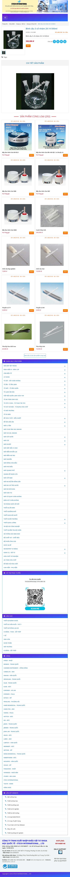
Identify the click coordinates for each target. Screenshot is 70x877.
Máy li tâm (7, 425)
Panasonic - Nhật (10, 769)
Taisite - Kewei (8, 784)
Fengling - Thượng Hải (11, 701)
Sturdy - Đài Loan (10, 776)
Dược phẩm (8, 643)
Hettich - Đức (8, 716)
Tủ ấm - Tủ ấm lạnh (10, 384)
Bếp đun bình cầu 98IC (43, 191)
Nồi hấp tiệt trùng (10, 366)
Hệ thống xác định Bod (12, 534)
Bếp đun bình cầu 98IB (9, 191)
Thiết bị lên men (9, 508)
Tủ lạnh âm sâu (9, 392)
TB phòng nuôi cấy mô (11, 504)
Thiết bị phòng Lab (13, 805)
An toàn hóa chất (10, 560)
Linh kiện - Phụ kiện (10, 567)
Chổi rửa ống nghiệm (8, 269)
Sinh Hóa (7, 639)
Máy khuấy (7, 444)
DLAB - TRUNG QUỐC (10, 683)
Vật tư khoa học (12, 797)
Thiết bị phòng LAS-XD (11, 628)
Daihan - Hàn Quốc (10, 675)
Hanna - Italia (8, 713)
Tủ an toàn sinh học (11, 399)
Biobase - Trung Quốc (11, 664)
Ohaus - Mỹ (7, 765)
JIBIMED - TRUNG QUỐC (11, 728)
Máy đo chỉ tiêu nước (11, 485)
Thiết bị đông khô (10, 511)
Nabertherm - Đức (10, 757)
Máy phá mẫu (8, 466)
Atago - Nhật (8, 660)
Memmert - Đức (9, 746)
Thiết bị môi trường (11, 519)
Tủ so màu (7, 414)
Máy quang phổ (9, 470)
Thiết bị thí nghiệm (13, 809)
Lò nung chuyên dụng (14, 821)
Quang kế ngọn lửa (11, 474)
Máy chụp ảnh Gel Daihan (13, 429)
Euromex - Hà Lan (10, 690)
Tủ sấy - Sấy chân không (12, 381)
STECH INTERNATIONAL (11, 780)
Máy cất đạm (8, 478)
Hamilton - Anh (9, 709)
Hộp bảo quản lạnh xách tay (14, 395)
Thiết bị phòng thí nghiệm (15, 833)
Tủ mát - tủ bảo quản (11, 388)
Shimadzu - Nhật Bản (11, 772)
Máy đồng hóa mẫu (10, 463)
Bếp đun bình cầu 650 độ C (10, 152)
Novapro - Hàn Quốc (11, 761)
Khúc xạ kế (7, 545)
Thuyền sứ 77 (6, 307)
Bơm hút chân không (11, 500)
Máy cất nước (8, 437)
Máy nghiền (8, 459)
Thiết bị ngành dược (11, 620)
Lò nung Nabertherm (13, 817)
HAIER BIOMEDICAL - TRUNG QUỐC (14, 705)
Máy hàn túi (8, 493)
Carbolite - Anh (9, 672)
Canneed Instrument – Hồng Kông (16, 668)
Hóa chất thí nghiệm (11, 556)
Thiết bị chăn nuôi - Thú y (12, 624)
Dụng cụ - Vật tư (9, 552)
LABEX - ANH (8, 739)
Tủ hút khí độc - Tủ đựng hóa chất (16, 407)
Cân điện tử (8, 373)
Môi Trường (8, 647)
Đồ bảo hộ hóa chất (11, 564)
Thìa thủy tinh (40, 346)
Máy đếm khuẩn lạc (10, 452)
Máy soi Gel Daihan (10, 433)
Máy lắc (6, 440)
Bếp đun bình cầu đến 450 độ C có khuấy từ (49, 152)
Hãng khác (7, 787)
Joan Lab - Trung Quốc (11, 731)
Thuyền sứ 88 (40, 307)
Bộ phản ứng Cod (10, 541)
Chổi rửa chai (40, 269)
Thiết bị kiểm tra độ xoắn (12, 530)
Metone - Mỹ (8, 750)
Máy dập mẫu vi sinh (11, 448)
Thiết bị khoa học (12, 801)
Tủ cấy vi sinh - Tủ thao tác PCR (14, 403)
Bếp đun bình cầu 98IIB (9, 230)
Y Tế (5, 635)
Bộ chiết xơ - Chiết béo (11, 537)
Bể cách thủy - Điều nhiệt (12, 418)
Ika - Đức (7, 720)
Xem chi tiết (29, 149)
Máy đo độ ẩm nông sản (12, 481)
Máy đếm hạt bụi (9, 455)
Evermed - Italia (9, 694)
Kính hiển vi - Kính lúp (11, 369)
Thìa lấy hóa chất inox (9, 346)
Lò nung (7, 377)
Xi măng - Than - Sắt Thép (12, 632)
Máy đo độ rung (9, 489)
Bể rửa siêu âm (9, 422)
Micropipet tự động (11, 549)
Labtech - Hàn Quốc (10, 743)
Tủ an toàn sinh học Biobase (16, 825)
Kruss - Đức (8, 735)
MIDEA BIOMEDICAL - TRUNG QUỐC (14, 754)
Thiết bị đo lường (10, 523)
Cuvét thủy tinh (41, 230)
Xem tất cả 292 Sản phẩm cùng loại (35, 355)
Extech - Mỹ (8, 698)
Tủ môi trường (9, 410)
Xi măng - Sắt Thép (10, 650)
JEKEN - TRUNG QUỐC (10, 724)
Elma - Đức (7, 686)
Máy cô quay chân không (13, 496)
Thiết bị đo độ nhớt (10, 515)
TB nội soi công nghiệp (12, 526)
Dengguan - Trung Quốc (12, 679)
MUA (28, 45)
